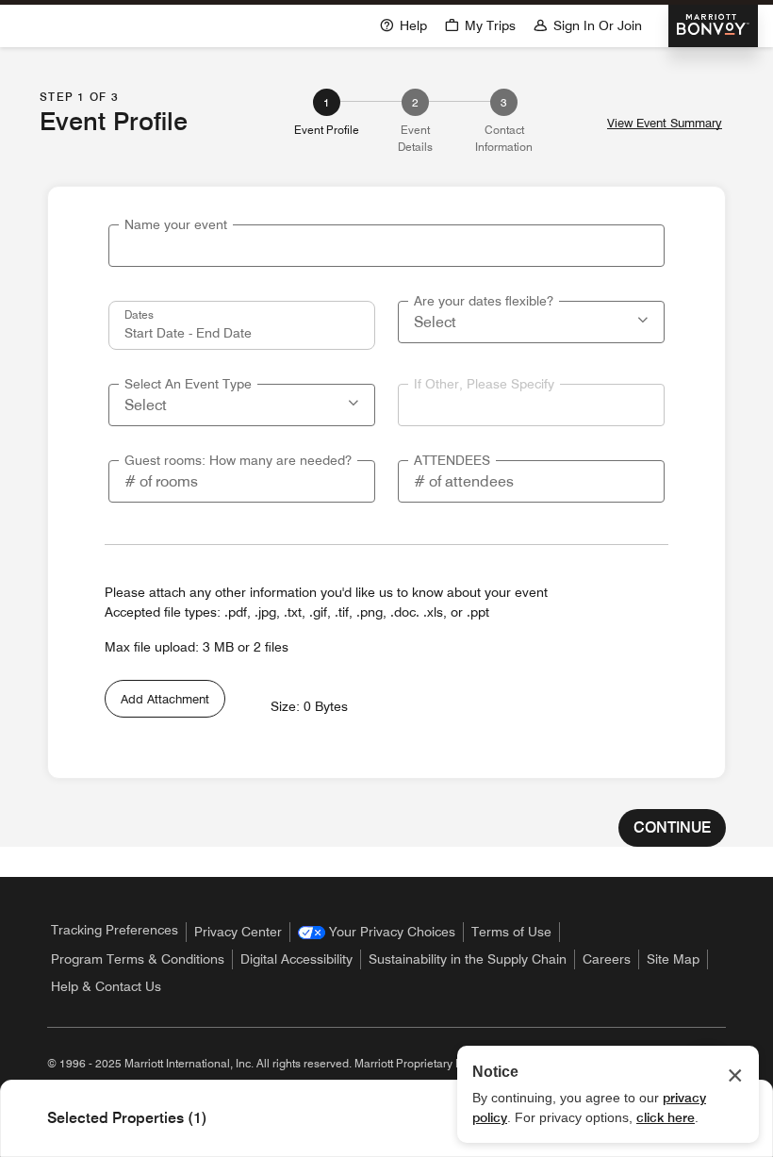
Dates (139, 314)
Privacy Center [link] (238, 931)
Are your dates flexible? (483, 300)
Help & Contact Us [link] (106, 986)
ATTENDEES (452, 460)
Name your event (175, 224)
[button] (480, 24)
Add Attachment (165, 698)
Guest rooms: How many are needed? (238, 460)
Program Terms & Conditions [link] (137, 959)
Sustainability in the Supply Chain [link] (468, 959)
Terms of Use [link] (511, 931)
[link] (376, 932)
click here (665, 1117)
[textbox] (386, 245)
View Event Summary (664, 123)
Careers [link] (607, 959)
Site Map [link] (673, 959)
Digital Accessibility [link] (296, 959)
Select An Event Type (188, 383)
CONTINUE (672, 827)
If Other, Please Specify (484, 383)
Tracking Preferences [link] (114, 929)
